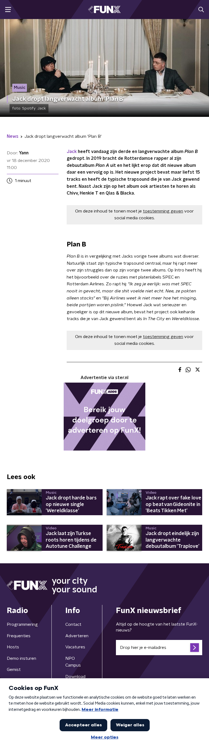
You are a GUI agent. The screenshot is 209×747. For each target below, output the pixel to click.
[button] (8, 10)
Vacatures (75, 647)
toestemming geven (163, 211)
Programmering (22, 624)
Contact (73, 624)
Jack (72, 151)
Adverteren (76, 636)
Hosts (13, 647)
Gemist (14, 669)
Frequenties (18, 636)
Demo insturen (21, 658)
